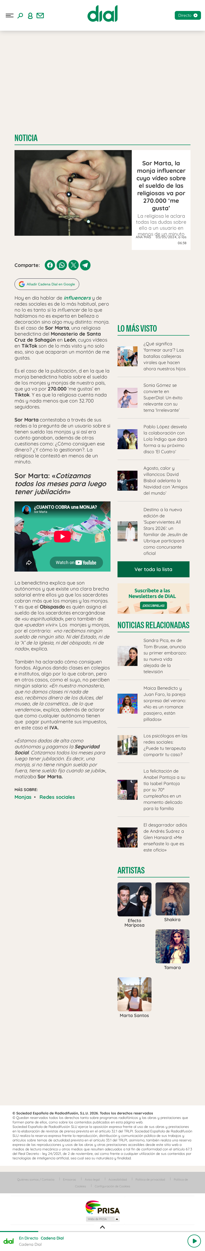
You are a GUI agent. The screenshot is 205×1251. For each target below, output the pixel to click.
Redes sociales (57, 797)
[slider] (102, 1231)
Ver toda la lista (153, 569)
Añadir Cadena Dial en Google (51, 284)
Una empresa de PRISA (102, 1207)
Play (194, 1241)
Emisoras (69, 1179)
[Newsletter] (40, 15)
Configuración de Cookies (112, 1186)
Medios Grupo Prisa (102, 1219)
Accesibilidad (117, 1179)
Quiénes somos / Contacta (35, 1179)
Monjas (23, 797)
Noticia (26, 138)
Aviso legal (92, 1179)
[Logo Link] (102, 13)
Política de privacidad (150, 1179)
